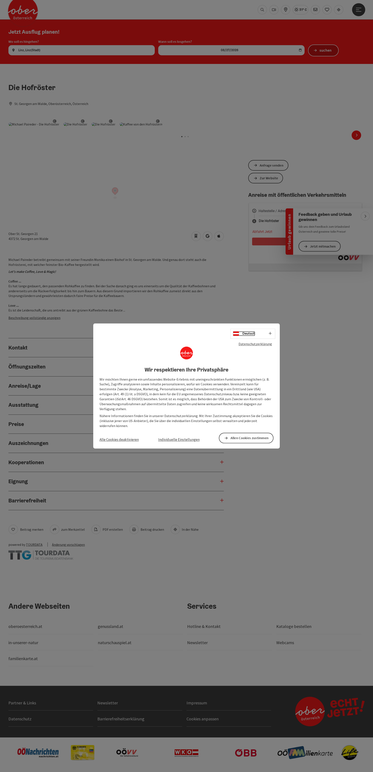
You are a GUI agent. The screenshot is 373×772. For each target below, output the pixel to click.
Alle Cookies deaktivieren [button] (119, 439)
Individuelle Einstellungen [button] (179, 439)
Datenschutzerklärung (255, 344)
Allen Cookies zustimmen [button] (250, 438)
